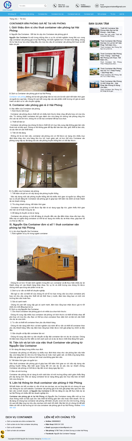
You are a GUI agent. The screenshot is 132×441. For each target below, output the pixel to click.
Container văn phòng (27, 14)
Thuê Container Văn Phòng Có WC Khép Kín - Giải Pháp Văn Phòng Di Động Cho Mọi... (111, 84)
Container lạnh (89, 14)
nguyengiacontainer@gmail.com (61, 427)
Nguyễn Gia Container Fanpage (65, 433)
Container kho (42, 14)
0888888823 (85, 7)
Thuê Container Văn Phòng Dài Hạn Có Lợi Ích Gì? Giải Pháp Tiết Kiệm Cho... (111, 43)
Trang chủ (13, 19)
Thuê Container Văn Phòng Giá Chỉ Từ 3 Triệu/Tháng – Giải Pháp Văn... (111, 70)
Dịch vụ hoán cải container (16, 430)
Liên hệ (121, 14)
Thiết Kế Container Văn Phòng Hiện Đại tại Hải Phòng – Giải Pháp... (109, 30)
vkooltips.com (46, 439)
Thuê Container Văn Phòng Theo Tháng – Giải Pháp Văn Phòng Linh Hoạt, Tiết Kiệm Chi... (111, 57)
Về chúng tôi (12, 14)
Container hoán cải (74, 14)
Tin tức (112, 14)
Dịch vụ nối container (14, 427)
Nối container (102, 14)
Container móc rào (57, 14)
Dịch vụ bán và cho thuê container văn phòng (22, 424)
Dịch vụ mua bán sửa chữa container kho (21, 421)
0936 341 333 (63, 7)
